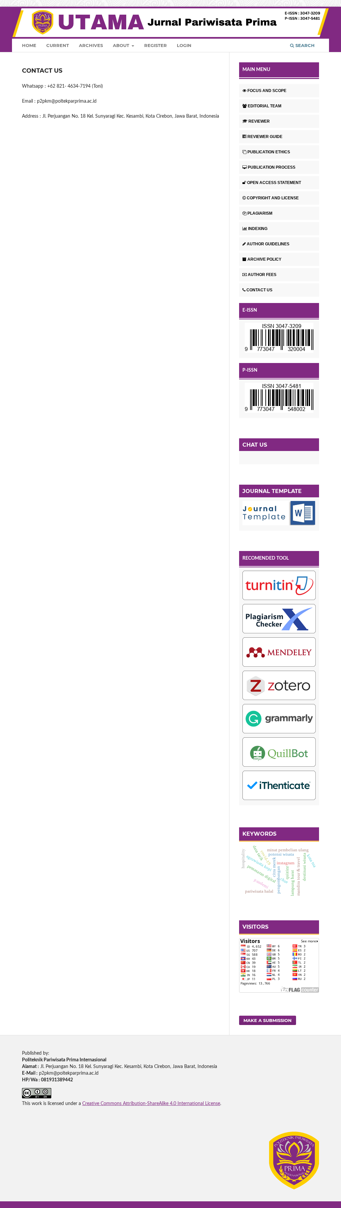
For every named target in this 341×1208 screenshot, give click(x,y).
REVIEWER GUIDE (264, 136)
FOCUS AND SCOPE (266, 90)
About (122, 45)
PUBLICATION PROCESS (271, 167)
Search (304, 45)
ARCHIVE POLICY (264, 259)
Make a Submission (267, 1020)
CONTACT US (259, 290)
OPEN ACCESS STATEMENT (274, 182)
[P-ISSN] (279, 398)
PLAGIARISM (259, 213)
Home (29, 45)
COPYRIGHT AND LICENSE (273, 198)
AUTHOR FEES (262, 274)
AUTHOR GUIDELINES (268, 244)
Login (184, 45)
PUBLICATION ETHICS (268, 152)
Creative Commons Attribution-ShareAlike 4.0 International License (151, 1103)
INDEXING (257, 228)
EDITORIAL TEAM (264, 106)
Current (57, 45)
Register (155, 45)
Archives (91, 45)
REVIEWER (259, 121)
